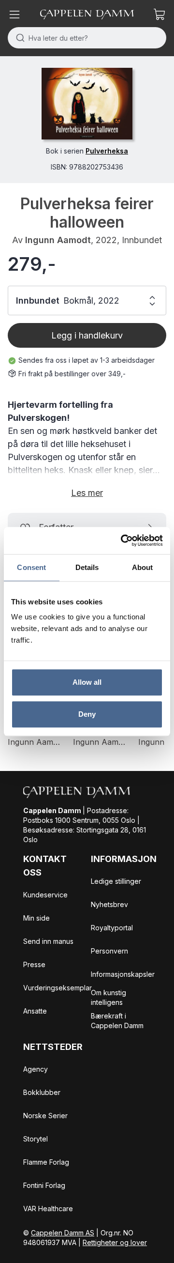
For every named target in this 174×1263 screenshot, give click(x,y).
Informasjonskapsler (123, 974)
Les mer (87, 493)
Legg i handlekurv (87, 335)
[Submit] (18, 37)
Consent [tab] (31, 567)
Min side (36, 918)
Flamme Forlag (46, 1162)
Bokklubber (41, 1092)
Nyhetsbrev (109, 904)
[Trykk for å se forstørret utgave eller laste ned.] (87, 103)
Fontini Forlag (44, 1185)
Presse (34, 964)
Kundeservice (45, 895)
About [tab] (142, 567)
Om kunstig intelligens (108, 997)
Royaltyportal (112, 928)
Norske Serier (45, 1115)
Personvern (109, 951)
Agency (35, 1069)
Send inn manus (48, 941)
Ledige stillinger (116, 881)
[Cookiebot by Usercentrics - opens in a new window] (123, 540)
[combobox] (87, 37)
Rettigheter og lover (115, 1242)
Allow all (87, 682)
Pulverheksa (107, 151)
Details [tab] (87, 567)
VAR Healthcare (48, 1208)
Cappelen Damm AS (62, 1233)
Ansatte (35, 1011)
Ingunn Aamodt (58, 240)
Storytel (35, 1139)
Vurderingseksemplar (57, 988)
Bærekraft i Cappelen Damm (117, 1021)
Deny (87, 714)
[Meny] (14, 14)
